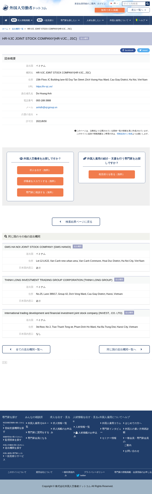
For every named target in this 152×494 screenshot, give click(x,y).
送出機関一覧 (17, 29)
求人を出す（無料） (40, 170)
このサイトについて (17, 472)
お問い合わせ (132, 451)
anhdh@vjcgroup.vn (46, 107)
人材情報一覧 (83, 427)
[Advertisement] (76, 387)
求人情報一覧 (60, 423)
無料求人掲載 (109, 10)
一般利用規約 (68, 472)
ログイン (101, 3)
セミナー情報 (109, 438)
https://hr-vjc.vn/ (44, 86)
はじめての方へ (133, 423)
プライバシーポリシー (94, 472)
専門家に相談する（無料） (40, 192)
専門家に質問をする (38, 432)
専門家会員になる (37, 438)
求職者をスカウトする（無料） (40, 181)
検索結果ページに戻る (79, 221)
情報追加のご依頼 (124, 134)
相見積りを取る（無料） (112, 174)
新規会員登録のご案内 (85, 3)
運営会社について (44, 472)
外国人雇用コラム (111, 423)
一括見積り (46, 20)
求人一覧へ (137, 10)
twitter (83, 475)
